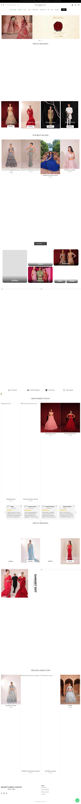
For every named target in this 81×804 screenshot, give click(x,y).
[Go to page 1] (40, 520)
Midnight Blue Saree (10, 499)
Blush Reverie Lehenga (70, 170)
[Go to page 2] (41, 520)
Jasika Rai (65, 506)
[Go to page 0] (39, 520)
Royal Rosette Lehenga (50, 433)
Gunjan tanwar (14, 506)
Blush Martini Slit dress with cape (30, 499)
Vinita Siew (31, 506)
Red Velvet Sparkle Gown (70, 433)
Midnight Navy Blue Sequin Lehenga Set (31, 771)
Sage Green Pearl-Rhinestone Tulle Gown (31, 170)
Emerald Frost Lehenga (11, 705)
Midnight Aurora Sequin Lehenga (50, 175)
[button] (78, 5)
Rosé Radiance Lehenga (50, 771)
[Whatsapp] (6, 793)
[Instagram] (3, 4)
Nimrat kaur (49, 506)
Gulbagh (70, 705)
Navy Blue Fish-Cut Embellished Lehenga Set (11, 170)
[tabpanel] (40, 27)
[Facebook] (1, 4)
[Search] (16, 5)
